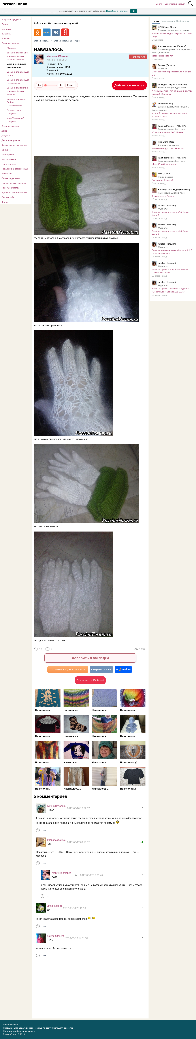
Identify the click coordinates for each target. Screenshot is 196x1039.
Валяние (6, 38)
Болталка (6, 29)
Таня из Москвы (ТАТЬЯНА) (172, 126)
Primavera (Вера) (166, 142)
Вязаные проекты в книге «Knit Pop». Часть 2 (170, 213)
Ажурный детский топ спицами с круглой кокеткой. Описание (172, 92)
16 (40, 649)
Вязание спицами (10, 43)
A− (39, 85)
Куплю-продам (165, 177)
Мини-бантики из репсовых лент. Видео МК (171, 73)
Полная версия (10, 1024)
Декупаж (6, 135)
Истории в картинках (168, 145)
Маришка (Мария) (57, 56)
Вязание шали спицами (14, 112)
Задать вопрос (26, 1028)
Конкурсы (6, 150)
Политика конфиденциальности (19, 1031)
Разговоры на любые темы (171, 129)
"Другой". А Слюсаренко (164, 164)
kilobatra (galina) (56, 840)
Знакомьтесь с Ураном (163, 196)
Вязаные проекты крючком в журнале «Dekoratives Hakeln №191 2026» (170, 290)
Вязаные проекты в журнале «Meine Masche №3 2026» (170, 271)
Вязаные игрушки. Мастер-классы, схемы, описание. (172, 51)
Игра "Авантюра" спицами (15, 120)
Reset (70, 85)
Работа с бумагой (10, 188)
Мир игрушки (8, 154)
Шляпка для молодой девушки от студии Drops (172, 35)
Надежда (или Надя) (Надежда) (174, 189)
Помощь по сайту (42, 1028)
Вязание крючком (10, 126)
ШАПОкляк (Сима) (167, 27)
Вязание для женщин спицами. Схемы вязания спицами (17, 55)
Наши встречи (9, 164)
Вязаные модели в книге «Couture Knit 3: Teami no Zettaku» (172, 252)
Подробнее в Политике (116, 11)
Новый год (7, 173)
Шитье (5, 202)
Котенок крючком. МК (162, 56)
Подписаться (138, 57)
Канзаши (162, 68)
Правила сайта (10, 1028)
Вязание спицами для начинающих (18, 81)
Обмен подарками (11, 178)
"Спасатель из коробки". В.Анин (167, 132)
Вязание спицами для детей (18, 73)
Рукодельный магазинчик (14, 192)
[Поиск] (190, 4)
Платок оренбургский (162, 180)
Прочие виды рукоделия (14, 183)
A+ (61, 85)
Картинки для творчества (14, 145)
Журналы (11, 48)
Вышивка (6, 33)
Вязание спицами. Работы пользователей (16, 102)
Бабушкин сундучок (11, 19)
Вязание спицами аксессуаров (16, 65)
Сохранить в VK (101, 669)
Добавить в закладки (129, 85)
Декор (5, 131)
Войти (159, 4)
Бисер (5, 24)
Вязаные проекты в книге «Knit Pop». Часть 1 (170, 233)
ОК (134, 11)
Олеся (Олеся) (55, 936)
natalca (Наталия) (167, 205)
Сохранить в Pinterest (90, 680)
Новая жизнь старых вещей (15, 169)
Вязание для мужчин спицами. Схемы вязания (17, 91)
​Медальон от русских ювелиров (167, 148)
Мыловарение (9, 159)
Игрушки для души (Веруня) (172, 46)
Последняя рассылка (62, 1028)
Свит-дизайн (8, 197)
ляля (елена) (54, 906)
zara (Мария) (164, 173)
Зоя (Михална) (165, 103)
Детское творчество (11, 140)
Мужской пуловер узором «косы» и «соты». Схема (169, 115)
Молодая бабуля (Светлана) (172, 84)
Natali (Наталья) (56, 806)
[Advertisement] (89, 128)
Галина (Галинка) (166, 65)
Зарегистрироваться (175, 4)
